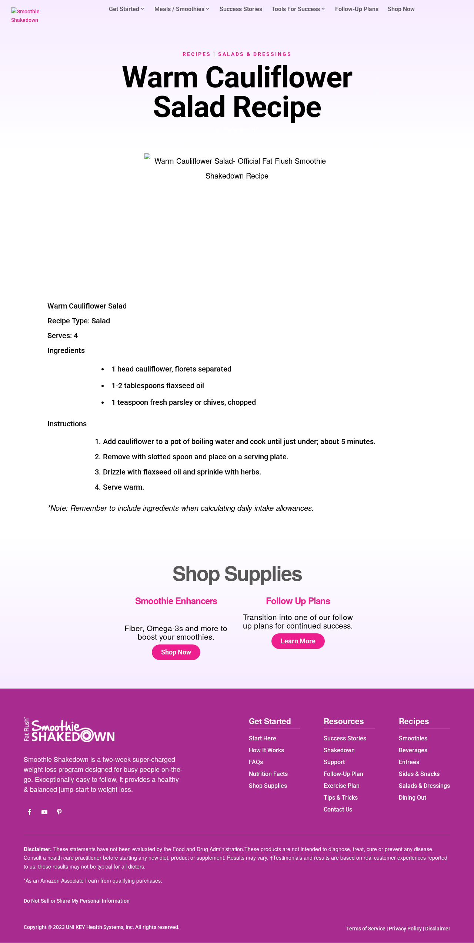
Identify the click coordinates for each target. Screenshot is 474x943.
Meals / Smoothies (179, 9)
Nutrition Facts (268, 773)
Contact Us (338, 809)
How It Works (266, 750)
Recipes (197, 54)
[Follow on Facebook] (30, 812)
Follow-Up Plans (356, 10)
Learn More (298, 641)
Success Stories (241, 10)
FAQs (256, 762)
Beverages (413, 750)
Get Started (124, 9)
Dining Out (412, 797)
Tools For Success (295, 9)
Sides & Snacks (419, 773)
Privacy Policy (405, 929)
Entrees (409, 762)
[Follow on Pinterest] (59, 812)
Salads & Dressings (255, 54)
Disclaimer (437, 929)
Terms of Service (365, 929)
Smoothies (413, 738)
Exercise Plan (342, 785)
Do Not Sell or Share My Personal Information (77, 901)
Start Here (262, 738)
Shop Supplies (268, 785)
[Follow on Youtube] (44, 812)
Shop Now (401, 10)
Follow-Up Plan (343, 773)
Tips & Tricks (341, 797)
